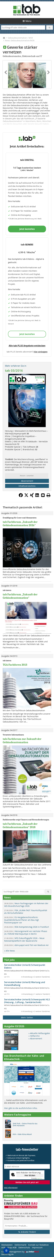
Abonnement (27, 481)
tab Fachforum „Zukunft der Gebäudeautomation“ (20, 596)
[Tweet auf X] (26, 496)
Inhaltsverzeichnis (27, 486)
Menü (28, 21)
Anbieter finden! (28, 1232)
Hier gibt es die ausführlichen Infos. (21, 1108)
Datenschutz (24, 1247)
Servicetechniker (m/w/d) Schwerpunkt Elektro (24, 966)
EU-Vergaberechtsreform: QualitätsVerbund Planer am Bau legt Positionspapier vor (21, 920)
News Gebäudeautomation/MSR (19, 40)
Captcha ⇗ (37, 1178)
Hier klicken (30, 1175)
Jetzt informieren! (10, 1187)
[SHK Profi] (9, 1124)
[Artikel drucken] (48, 495)
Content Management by (13, 1251)
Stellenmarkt (20, 1244)
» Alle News (9, 950)
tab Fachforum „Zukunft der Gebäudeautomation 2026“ (20, 523)
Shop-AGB (11, 1247)
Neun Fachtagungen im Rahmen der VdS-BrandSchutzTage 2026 (26, 904)
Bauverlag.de (7, 1254)
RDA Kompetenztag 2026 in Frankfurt (26, 927)
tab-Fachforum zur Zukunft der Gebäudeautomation (22, 740)
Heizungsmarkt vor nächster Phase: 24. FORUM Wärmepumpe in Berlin (25, 932)
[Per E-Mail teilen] (43, 495)
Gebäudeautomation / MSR (20, 37)
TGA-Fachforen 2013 (15, 664)
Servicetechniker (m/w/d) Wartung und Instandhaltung (24, 984)
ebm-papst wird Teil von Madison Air (26, 945)
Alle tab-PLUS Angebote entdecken (27, 345)
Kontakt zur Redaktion (38, 1244)
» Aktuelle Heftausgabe (39, 1033)
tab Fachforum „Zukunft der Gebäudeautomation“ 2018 (20, 825)
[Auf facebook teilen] (21, 496)
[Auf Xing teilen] (32, 496)
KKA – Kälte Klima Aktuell (22, 1134)
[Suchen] (49, 27)
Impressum (37, 1247)
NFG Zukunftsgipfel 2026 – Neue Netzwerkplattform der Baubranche (24, 939)
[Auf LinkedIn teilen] (37, 496)
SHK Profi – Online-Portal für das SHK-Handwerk (25, 1125)
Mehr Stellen (27, 1017)
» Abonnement (35, 1038)
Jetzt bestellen (27, 229)
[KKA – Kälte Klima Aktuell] (9, 1134)
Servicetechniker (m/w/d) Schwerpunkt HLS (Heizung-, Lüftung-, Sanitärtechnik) (27, 1001)
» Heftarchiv (34, 1036)
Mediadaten (7, 1244)
